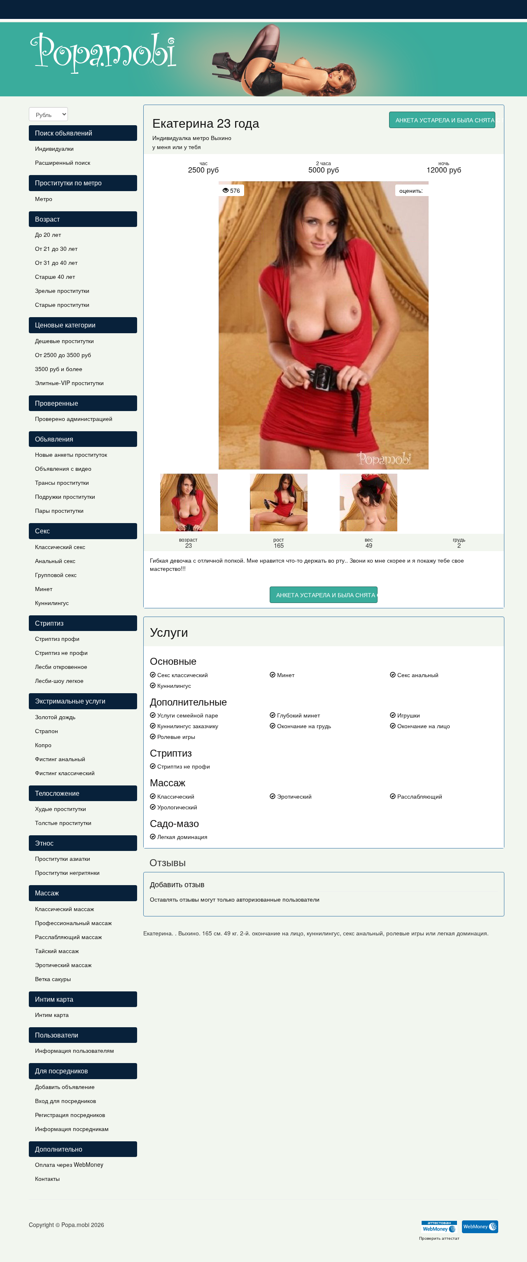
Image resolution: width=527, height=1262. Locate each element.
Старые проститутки (62, 304)
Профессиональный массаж (73, 922)
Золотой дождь (55, 717)
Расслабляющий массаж (68, 936)
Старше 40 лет (55, 276)
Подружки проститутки (65, 496)
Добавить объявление (65, 1086)
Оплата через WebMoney (69, 1164)
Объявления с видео (63, 468)
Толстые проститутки (63, 822)
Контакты (47, 1178)
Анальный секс (55, 560)
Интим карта (52, 1014)
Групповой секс (56, 574)
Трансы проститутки (62, 482)
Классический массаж (64, 908)
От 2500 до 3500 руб (63, 355)
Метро (43, 198)
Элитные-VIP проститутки (69, 383)
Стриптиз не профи (61, 652)
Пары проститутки (59, 510)
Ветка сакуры (53, 979)
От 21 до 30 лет (56, 248)
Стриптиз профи (57, 638)
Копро (43, 745)
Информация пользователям (74, 1050)
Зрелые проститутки (62, 290)
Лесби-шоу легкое (59, 680)
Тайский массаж (57, 950)
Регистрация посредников (70, 1114)
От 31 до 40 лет (56, 262)
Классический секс (60, 546)
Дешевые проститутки (64, 341)
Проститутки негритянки (67, 872)
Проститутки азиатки (62, 858)
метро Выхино (212, 137)
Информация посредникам (72, 1128)
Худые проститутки (60, 808)
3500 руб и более (58, 369)
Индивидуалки (54, 148)
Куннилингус (52, 602)
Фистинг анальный (60, 759)
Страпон (46, 731)
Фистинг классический (65, 773)
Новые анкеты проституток (71, 454)
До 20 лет (48, 234)
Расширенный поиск (62, 162)
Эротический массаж (63, 965)
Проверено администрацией (73, 418)
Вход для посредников (65, 1100)
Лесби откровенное (61, 666)
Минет (43, 588)
